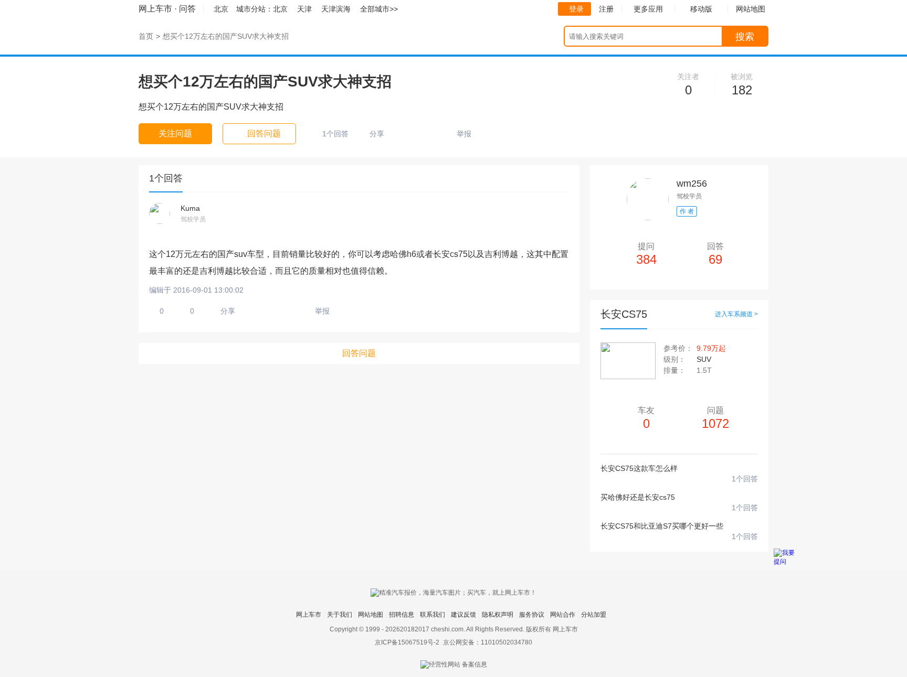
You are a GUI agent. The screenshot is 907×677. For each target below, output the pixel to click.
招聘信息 (401, 614)
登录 (576, 9)
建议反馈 (463, 614)
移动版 (701, 9)
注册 (606, 9)
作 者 (687, 211)
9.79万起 (711, 348)
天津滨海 (336, 9)
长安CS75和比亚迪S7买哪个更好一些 (661, 526)
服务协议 (531, 614)
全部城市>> (379, 9)
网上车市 (155, 8)
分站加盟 (593, 614)
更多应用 (648, 9)
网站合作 (562, 614)
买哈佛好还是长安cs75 (637, 497)
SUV (704, 359)
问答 (187, 8)
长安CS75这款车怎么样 (639, 468)
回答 (715, 254)
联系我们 (432, 614)
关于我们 (339, 614)
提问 (646, 254)
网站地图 (370, 614)
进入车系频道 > (736, 314)
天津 (304, 9)
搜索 (744, 36)
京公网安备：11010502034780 (487, 642)
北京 (280, 9)
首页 (146, 36)
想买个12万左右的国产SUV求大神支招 (226, 36)
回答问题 (359, 353)
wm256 (692, 183)
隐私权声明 (497, 614)
